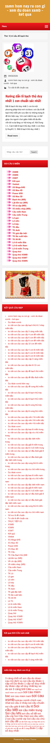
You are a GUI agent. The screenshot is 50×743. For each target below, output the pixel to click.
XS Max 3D (17, 196)
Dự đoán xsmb (14, 322)
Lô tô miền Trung (20, 248)
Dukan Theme (30, 739)
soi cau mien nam (21, 696)
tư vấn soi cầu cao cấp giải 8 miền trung (25, 445)
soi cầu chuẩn (36, 702)
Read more (13, 136)
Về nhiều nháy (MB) (21, 209)
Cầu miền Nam (19, 212)
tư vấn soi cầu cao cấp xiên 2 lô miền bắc (26, 417)
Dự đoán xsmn (14, 472)
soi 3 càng (15, 689)
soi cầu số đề (29, 713)
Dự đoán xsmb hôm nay (18, 383)
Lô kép (15, 224)
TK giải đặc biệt (19, 233)
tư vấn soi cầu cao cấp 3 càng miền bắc (25, 331)
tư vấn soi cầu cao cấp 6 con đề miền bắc (26, 337)
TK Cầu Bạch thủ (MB (17, 555)
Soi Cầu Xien (21, 716)
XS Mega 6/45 (18, 187)
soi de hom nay (25, 722)
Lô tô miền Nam (19, 245)
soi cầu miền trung (30, 710)
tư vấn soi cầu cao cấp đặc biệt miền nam (26, 484)
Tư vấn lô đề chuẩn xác (18, 87)
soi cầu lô (27, 706)
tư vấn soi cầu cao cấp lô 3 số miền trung (26, 448)
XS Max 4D (17, 190)
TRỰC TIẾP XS (15, 521)
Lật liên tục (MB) (20, 202)
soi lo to (14, 724)
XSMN (15, 175)
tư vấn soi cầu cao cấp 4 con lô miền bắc (26, 350)
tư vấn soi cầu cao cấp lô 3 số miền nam (25, 491)
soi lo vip (20, 726)
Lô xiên (15, 221)
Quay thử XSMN (20, 261)
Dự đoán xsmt (14, 426)
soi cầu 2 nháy (19, 702)
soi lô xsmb (27, 726)
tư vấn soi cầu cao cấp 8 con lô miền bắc (26, 356)
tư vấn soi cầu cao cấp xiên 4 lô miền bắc (26, 423)
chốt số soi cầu (22, 678)
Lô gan (15, 218)
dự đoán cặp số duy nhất (19, 686)
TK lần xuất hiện (19, 236)
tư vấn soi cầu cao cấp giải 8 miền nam (25, 488)
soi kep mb (35, 722)
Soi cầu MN (13, 713)
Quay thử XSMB (20, 254)
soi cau (26, 689)
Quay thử (16, 251)
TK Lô (10, 573)
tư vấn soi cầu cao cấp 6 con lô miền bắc (26, 353)
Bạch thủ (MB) (19, 199)
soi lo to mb (22, 724)
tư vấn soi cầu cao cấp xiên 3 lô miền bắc (26, 420)
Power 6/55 (17, 193)
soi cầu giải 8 (12, 706)
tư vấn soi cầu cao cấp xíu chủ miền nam (26, 512)
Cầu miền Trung (19, 215)
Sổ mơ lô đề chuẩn (16, 515)
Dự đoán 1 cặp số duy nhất (29, 683)
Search (34, 152)
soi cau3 (35, 689)
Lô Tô (10, 601)
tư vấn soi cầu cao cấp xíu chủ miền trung (26, 469)
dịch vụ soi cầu (22, 681)
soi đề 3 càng (24, 728)
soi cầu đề (11, 721)
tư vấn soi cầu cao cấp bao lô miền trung (25, 429)
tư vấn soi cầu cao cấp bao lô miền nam (25, 475)
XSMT (15, 178)
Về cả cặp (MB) (19, 205)
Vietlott (15, 184)
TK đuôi (16, 230)
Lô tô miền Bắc (19, 242)
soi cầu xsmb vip (16, 718)
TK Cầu (11, 552)
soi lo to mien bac (32, 724)
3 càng (9, 678)
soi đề (16, 728)
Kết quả (16, 181)
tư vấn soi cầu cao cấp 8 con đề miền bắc (26, 340)
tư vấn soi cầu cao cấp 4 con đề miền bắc (26, 334)
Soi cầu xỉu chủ (36, 718)
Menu (4, 26)
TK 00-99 (16, 239)
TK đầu (15, 227)
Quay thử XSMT (19, 258)
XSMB (15, 172)
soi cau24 (19, 692)
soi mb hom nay (37, 726)
